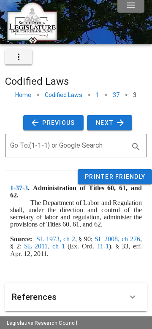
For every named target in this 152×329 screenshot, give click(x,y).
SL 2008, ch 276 (117, 239)
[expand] (18, 57)
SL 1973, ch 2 (55, 239)
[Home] (32, 41)
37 (116, 95)
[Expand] (132, 297)
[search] (136, 147)
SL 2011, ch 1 (44, 246)
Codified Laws (63, 95)
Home (23, 95)
